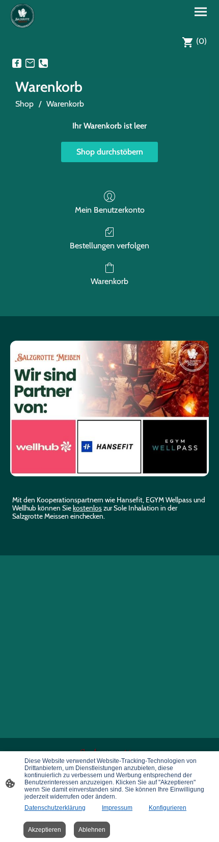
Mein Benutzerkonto (110, 210)
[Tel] (43, 63)
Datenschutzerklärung (55, 807)
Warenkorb (65, 104)
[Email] (30, 63)
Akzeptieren (44, 829)
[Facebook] (16, 63)
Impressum (117, 807)
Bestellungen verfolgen (109, 245)
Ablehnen (91, 829)
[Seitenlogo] (22, 16)
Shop (24, 104)
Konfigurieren (167, 807)
